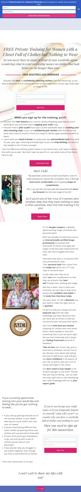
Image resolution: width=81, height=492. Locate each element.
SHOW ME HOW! (42, 163)
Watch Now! (42, 216)
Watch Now (40, 107)
